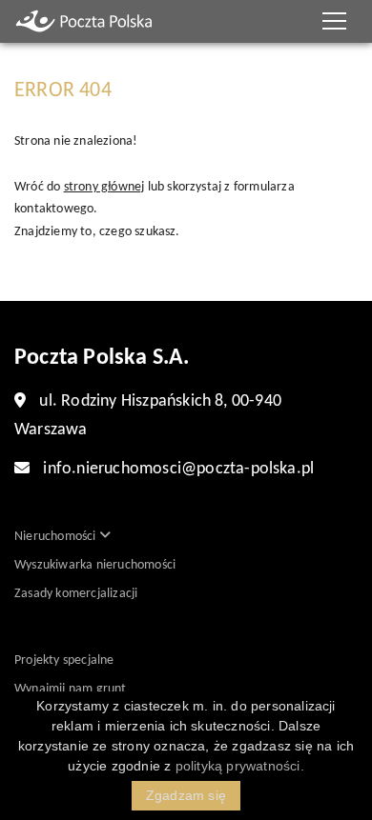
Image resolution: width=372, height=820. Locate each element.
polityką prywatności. (240, 765)
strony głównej (104, 187)
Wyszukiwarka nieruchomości (95, 565)
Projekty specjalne (64, 660)
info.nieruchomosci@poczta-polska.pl (178, 469)
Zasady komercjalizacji (75, 594)
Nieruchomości (56, 537)
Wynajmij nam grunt (70, 689)
